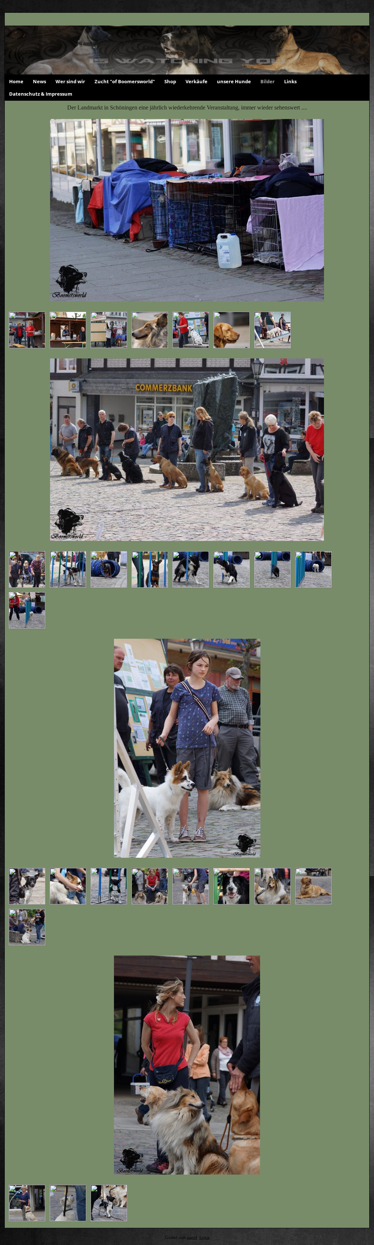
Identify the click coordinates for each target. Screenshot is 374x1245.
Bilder (267, 81)
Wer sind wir (70, 81)
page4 (192, 1238)
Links (290, 81)
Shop (170, 81)
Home (16, 81)
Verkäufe (196, 81)
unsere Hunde (234, 81)
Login (204, 1238)
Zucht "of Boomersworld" (125, 81)
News (39, 81)
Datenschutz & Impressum (40, 94)
